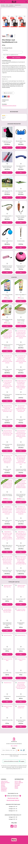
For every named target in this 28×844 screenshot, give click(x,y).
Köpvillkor (3, 786)
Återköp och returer (5, 782)
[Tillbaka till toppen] (24, 841)
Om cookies (17, 785)
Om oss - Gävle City (19, 782)
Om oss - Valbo (18, 781)
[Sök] (4, 1)
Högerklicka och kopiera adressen (9, 105)
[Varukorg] (26, 1)
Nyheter (16, 787)
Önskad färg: (5, 50)
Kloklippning (3, 789)
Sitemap (16, 786)
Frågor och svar (4, 781)
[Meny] (2, 1)
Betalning (3, 783)
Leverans (3, 785)
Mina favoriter (4, 787)
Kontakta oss (3, 790)
